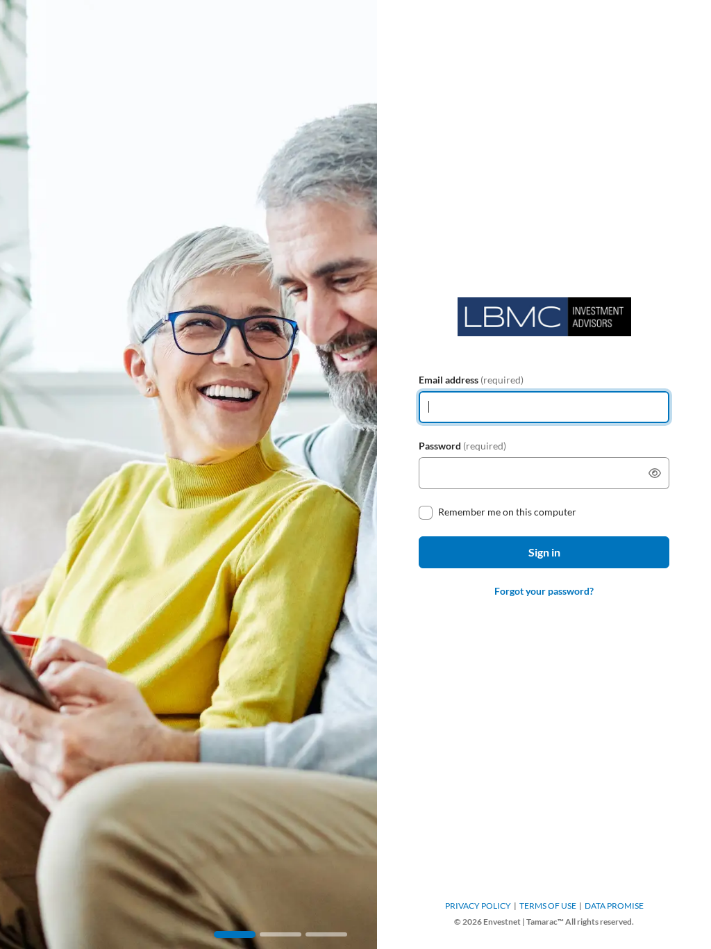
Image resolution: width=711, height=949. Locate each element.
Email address (471, 380)
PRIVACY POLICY (478, 905)
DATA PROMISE (614, 905)
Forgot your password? (544, 591)
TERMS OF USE (547, 905)
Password (462, 446)
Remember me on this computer (507, 512)
